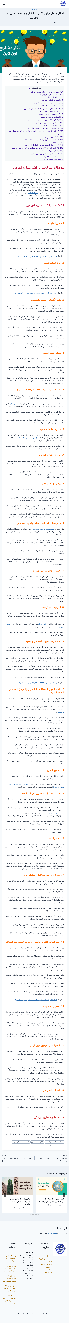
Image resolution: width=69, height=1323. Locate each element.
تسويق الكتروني (28, 1275)
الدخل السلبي (33, 193)
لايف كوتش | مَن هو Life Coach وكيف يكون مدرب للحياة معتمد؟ (35, 683)
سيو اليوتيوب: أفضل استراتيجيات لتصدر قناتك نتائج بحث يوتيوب (9, 1278)
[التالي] (5, 1195)
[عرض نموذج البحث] (34, 4)
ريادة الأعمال (34, 9)
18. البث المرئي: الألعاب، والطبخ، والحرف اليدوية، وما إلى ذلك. (37, 148)
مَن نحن (47, 1272)
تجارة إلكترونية (28, 1273)
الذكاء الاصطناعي (28, 1260)
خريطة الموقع (45, 1264)
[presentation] (51, 1186)
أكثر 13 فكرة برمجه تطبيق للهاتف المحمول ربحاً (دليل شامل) (37, 256)
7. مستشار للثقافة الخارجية (51, 114)
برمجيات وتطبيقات (27, 1270)
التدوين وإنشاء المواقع (26, 1255)
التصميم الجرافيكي (27, 1257)
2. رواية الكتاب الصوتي (52, 100)
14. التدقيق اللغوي (54, 137)
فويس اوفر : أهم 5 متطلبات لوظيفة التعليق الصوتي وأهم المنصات (35, 293)
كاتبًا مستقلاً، (42, 624)
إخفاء (29, 88)
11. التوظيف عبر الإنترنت (52, 125)
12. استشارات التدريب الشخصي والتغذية (45, 128)
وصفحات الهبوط (58, 787)
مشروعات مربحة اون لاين (56, 1145)
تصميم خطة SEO (54, 813)
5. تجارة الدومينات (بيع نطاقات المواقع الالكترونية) (42, 108)
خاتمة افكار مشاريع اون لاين (53, 159)
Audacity (60, 712)
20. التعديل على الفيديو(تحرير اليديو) (47, 154)
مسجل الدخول (52, 1233)
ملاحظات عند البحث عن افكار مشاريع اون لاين (47, 92)
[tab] (38, 1214)
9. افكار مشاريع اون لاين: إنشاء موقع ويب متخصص (42, 120)
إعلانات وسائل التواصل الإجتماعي (16, 784)
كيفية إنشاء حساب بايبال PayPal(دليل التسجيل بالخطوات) (17, 1158)
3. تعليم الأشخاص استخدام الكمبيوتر (48, 103)
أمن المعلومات (28, 1252)
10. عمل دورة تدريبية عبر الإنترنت (48, 123)
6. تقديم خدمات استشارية (51, 111)
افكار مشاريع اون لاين (37, 1142)
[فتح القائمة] (4, 3)
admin (60, 22)
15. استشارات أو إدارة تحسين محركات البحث (44, 139)
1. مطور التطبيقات (54, 97)
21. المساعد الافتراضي (52, 156)
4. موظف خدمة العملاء (52, 106)
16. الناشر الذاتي (54, 142)
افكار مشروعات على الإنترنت (21, 1142)
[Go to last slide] (64, 1195)
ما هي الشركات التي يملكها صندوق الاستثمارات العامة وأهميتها (19, 1201)
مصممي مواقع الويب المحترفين (43, 529)
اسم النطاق (13, 404)
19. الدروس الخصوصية (52, 151)
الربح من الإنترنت (28, 1262)
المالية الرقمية (29, 1268)
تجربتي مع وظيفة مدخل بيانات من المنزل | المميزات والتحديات (9, 1268)
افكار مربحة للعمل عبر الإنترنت (54, 1142)
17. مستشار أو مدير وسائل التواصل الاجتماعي (44, 145)
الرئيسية (47, 1261)
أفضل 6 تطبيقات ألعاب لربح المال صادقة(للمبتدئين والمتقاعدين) (36, 1000)
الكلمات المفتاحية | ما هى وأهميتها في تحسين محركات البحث (52, 1158)
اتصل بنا (47, 1256)
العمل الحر (30, 1265)
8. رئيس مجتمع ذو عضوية (51, 117)
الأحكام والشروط (44, 1259)
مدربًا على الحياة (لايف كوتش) (29, 438)
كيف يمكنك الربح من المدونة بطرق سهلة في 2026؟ (9, 1258)
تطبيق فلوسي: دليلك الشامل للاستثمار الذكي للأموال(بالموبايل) (9, 1288)
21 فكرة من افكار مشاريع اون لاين (50, 94)
